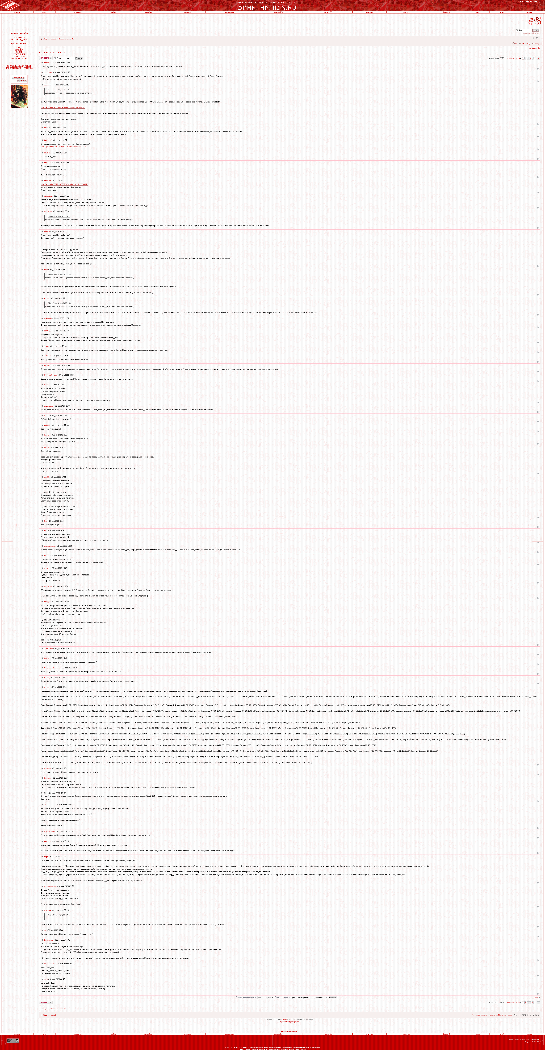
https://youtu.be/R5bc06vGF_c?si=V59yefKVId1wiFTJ (63, 107)
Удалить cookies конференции (500, 1015)
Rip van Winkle (50, 832)
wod (46, 530)
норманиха (48, 406)
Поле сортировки (282, 997)
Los (45, 521)
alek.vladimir (49, 805)
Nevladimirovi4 (50, 886)
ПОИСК (19, 52)
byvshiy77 (48, 63)
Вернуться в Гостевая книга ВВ (53, 1009)
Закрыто (42, 57)
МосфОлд (48, 211)
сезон (44, 12)
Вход (536, 43)
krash (46, 128)
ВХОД (19, 48)
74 (538, 58)
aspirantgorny (49, 546)
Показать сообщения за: (246, 997)
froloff (46, 385)
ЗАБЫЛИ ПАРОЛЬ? (19, 58)
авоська (47, 447)
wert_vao (47, 602)
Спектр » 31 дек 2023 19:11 (59, 216)
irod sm (47, 658)
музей (502, 12)
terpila (46, 857)
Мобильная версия (533, 38)
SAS (46, 979)
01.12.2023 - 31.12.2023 (52, 52)
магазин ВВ (278, 12)
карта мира (229, 12)
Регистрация (526, 43)
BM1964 (47, 910)
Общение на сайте (50, 39)
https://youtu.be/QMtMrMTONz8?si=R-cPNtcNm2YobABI (64, 184)
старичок (48, 196)
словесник (48, 365)
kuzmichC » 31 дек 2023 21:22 (60, 90)
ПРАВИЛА (19, 50)
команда (187, 12)
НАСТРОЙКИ (19, 54)
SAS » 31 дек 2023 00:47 (58, 915)
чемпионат (78, 12)
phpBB (284, 1019)
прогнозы (406, 12)
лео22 (46, 477)
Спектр (47, 298)
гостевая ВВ (327, 12)
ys (45, 930)
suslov (46, 346)
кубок (113, 12)
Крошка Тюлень (50, 375)
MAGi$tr (47, 331)
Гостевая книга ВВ (66, 39)
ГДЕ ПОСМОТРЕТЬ (19, 44)
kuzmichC (48, 140)
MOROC (47, 153)
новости (17, 12)
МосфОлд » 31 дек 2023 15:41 (60, 275)
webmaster (535, 1040)
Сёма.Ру (535, 1042)
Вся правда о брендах (289, 1031)
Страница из (513, 58)
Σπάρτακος (48, 940)
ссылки (529, 12)
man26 (47, 556)
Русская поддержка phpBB (289, 1022)
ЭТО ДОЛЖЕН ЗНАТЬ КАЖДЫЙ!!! (19, 38)
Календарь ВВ (534, 48)
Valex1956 (48, 648)
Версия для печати (537, 38)
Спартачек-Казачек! (52, 668)
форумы (369, 12)
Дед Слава (48, 72)
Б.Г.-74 (47, 415)
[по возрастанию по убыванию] (324, 997)
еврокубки (148, 12)
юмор (478, 12)
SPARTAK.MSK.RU (241, 1047)
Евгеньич (48, 318)
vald (46, 270)
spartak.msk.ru (305, 1047)
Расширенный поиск (531, 33)
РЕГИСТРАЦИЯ (19, 56)
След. (536, 997)
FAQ (516, 43)
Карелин (47, 768)
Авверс (47, 568)
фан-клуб (446, 12)
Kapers (47, 435)
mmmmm (47, 85)
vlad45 (47, 231)
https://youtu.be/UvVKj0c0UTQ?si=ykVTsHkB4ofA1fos (63, 147)
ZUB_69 (47, 356)
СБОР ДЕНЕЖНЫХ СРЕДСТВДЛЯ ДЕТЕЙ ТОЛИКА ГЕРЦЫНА (19, 67)
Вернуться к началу (538, 69)
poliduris (47, 425)
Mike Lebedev (49, 964)
